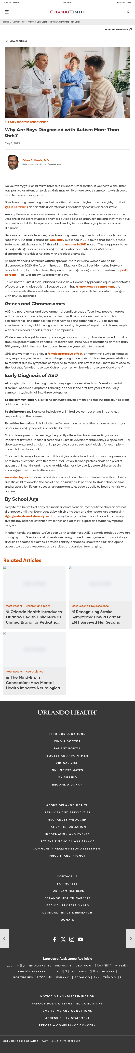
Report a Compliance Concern (67, 1025)
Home (6, 22)
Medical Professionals (67, 905)
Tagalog (82, 977)
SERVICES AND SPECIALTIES (67, 812)
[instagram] (71, 940)
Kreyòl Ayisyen (32, 971)
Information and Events (67, 834)
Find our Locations (67, 734)
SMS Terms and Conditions (67, 1011)
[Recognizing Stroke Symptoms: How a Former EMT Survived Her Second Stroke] (100, 583)
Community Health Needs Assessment (67, 848)
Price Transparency (67, 856)
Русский (45, 977)
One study (57, 240)
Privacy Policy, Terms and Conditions (67, 1003)
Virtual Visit (67, 763)
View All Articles (18, 41)
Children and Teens (17, 122)
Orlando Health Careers (67, 898)
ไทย (97, 977)
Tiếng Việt (112, 977)
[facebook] (54, 940)
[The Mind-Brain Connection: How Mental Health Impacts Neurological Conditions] (34, 649)
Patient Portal (67, 748)
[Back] (6, 12)
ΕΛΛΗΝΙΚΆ (103, 965)
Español (64, 977)
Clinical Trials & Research (67, 912)
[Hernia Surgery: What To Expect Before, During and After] (4, 938)
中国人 (21, 965)
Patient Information (67, 827)
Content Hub (19, 22)
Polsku (109, 971)
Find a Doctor (67, 741)
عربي (10, 965)
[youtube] (80, 940)
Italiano (78, 971)
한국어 (94, 971)
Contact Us (67, 876)
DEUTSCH (83, 965)
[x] (63, 940)
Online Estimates (67, 770)
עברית (54, 971)
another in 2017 (75, 244)
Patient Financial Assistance (67, 841)
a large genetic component (95, 287)
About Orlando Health (67, 805)
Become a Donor (67, 784)
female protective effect (65, 354)
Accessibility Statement (67, 1018)
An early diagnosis (18, 477)
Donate (67, 920)
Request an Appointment (67, 755)
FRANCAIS (63, 965)
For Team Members (67, 891)
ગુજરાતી (120, 965)
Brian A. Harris (35, 160)
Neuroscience (39, 122)
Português (23, 977)
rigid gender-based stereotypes (27, 516)
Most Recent (14, 606)
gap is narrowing (16, 207)
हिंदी (64, 971)
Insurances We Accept (67, 819)
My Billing (67, 777)
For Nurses (67, 883)
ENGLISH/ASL (40, 965)
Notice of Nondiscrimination (67, 996)
